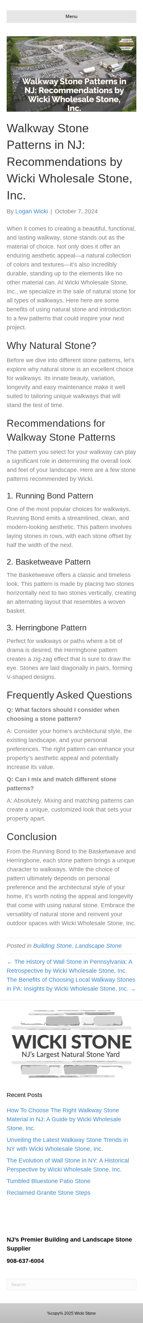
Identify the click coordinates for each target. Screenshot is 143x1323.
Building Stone (52, 945)
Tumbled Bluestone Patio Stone (48, 1181)
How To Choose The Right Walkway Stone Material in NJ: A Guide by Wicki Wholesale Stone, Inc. (64, 1119)
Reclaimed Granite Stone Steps (48, 1192)
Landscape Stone (98, 945)
